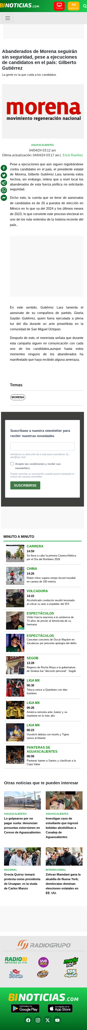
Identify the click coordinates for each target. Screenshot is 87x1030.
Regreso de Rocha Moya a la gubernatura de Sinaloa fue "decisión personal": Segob (51, 669)
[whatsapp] (4, 190)
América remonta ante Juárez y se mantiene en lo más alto (47, 714)
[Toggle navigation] (7, 18)
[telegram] (4, 183)
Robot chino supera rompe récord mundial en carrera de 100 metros (51, 579)
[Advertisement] (43, 25)
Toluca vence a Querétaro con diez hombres (47, 691)
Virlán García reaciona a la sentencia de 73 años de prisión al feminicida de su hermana (50, 621)
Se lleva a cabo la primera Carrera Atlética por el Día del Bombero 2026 (51, 557)
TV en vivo (59, 8)
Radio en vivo (73, 8)
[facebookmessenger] (4, 198)
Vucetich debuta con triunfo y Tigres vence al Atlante (48, 736)
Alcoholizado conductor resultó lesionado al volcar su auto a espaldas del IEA (51, 602)
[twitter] (4, 175)
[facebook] (4, 168)
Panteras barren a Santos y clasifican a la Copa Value (51, 762)
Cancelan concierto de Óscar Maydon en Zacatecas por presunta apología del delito (51, 641)
